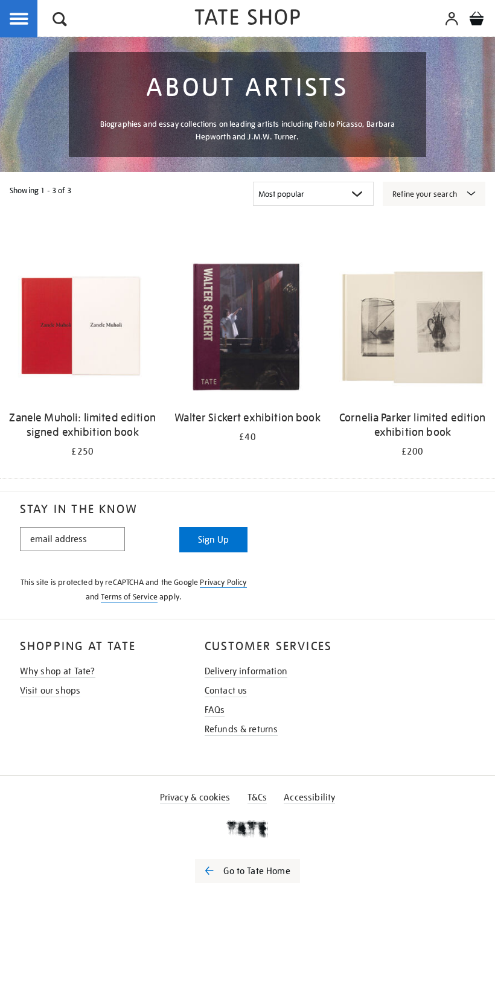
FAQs (215, 710)
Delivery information (246, 671)
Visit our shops (50, 691)
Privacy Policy (223, 582)
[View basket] (476, 20)
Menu (19, 19)
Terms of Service (129, 597)
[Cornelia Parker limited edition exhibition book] (412, 329)
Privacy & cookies (195, 797)
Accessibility (309, 797)
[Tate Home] (247, 828)
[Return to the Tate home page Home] (247, 19)
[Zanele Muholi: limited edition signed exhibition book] (82, 329)
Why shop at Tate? (57, 671)
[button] (60, 21)
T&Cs (257, 797)
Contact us (226, 691)
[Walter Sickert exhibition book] (247, 329)
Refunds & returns (241, 729)
